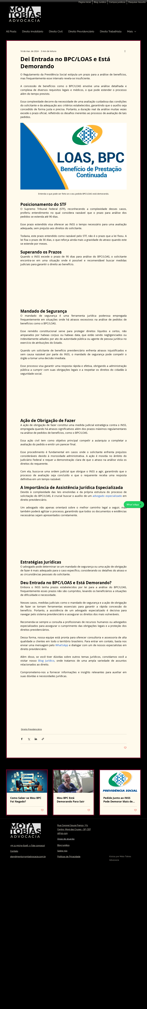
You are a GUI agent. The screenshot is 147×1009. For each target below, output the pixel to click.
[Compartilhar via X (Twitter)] (28, 739)
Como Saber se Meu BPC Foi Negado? (25, 799)
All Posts (11, 31)
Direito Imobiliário (32, 31)
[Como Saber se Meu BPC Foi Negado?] (27, 781)
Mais (130, 31)
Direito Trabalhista (110, 31)
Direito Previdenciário (81, 31)
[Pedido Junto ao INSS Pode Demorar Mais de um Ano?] (120, 781)
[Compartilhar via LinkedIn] (35, 739)
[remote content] (73, 287)
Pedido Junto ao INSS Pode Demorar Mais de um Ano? (118, 799)
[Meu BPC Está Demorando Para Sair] (73, 781)
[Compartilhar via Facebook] (21, 739)
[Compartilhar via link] (42, 739)
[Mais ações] (125, 51)
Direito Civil (56, 31)
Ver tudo (137, 764)
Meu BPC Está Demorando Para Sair (70, 799)
